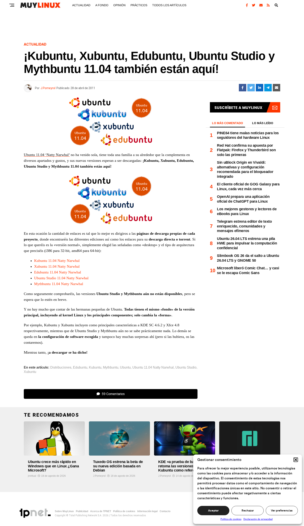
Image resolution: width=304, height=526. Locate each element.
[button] (296, 460)
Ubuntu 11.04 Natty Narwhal (153, 367)
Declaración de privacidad (258, 519)
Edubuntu (80, 367)
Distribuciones (60, 367)
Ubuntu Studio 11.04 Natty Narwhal (61, 278)
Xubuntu (30, 372)
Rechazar (248, 510)
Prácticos (138, 5)
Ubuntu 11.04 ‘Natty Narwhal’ (47, 155)
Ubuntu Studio (185, 367)
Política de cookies (230, 519)
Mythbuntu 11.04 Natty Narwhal (58, 284)
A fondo (101, 5)
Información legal (147, 511)
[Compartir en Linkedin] (259, 87)
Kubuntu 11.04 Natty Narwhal (57, 261)
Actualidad (81, 5)
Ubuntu (125, 367)
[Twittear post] (251, 87)
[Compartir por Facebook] (242, 87)
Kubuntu (95, 367)
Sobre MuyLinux (64, 511)
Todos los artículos (169, 5)
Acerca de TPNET (100, 511)
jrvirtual (32, 475)
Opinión (119, 5)
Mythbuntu (110, 367)
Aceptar (213, 510)
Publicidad (82, 511)
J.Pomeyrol (48, 88)
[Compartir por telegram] (268, 87)
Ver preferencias (281, 510)
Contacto (165, 511)
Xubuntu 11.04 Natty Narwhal (57, 266)
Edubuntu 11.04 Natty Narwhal (57, 272)
